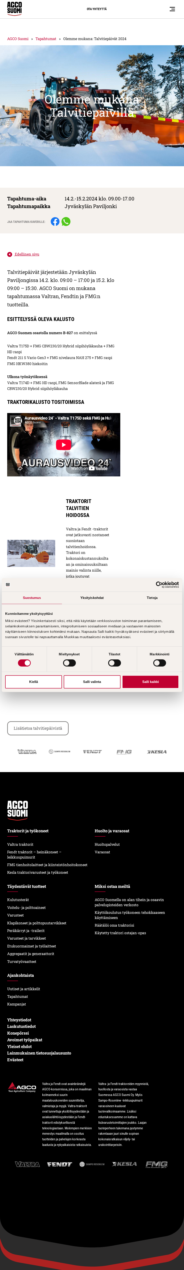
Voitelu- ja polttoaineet (26, 907)
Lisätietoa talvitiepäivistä (38, 728)
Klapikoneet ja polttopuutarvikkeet (36, 923)
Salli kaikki (150, 682)
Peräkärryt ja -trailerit (26, 930)
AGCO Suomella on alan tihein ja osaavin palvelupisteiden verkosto (129, 902)
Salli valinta (92, 682)
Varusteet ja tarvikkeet (26, 938)
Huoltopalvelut (107, 844)
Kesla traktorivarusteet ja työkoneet (37, 872)
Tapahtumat (45, 38)
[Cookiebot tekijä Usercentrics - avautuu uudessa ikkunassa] (159, 584)
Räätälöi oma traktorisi (114, 925)
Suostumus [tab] (32, 598)
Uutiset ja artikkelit (23, 988)
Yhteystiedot (19, 1019)
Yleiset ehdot (19, 1046)
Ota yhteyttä (97, 9)
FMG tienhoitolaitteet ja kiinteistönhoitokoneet (47, 864)
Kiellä (33, 682)
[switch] (69, 663)
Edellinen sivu (26, 254)
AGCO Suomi (17, 38)
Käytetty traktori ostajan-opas (120, 932)
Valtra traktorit (20, 844)
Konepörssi (18, 1033)
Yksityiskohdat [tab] (92, 598)
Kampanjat (16, 1004)
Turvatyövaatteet (21, 961)
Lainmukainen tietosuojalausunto (39, 1053)
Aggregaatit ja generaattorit (30, 953)
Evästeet (15, 1059)
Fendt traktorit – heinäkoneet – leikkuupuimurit (34, 854)
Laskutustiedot (21, 1026)
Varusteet (15, 915)
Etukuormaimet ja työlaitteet (31, 946)
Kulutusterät (18, 899)
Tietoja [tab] (152, 598)
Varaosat (102, 852)
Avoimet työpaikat (24, 1039)
